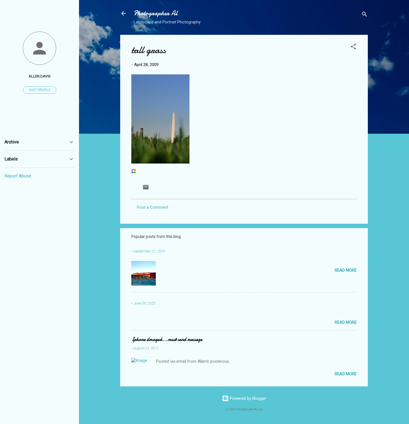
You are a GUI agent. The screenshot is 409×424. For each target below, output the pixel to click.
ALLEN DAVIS (40, 76)
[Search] (364, 15)
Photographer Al (156, 13)
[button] (353, 47)
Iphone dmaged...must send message (166, 339)
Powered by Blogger (247, 398)
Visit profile (39, 90)
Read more (346, 270)
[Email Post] (145, 189)
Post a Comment (152, 207)
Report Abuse (17, 176)
